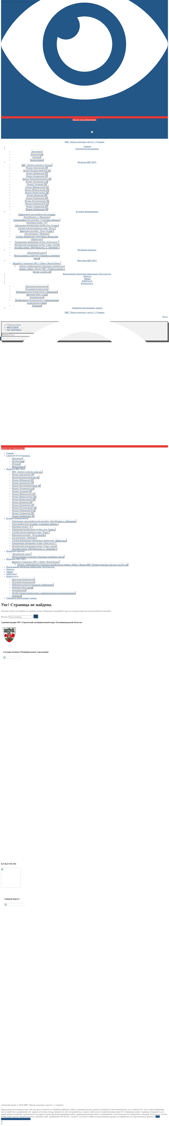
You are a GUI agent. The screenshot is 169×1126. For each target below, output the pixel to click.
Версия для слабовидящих (84, 120)
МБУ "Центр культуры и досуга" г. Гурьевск (84, 142)
